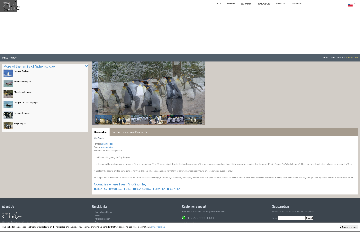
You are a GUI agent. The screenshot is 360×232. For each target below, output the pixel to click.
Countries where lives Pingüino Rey (130, 132)
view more (45, 222)
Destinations (246, 3)
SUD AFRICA (176, 189)
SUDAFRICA (161, 189)
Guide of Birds (337, 58)
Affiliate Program (102, 219)
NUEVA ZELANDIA (143, 189)
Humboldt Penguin (22, 82)
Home (325, 58)
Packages (231, 3)
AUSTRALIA (117, 189)
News (97, 215)
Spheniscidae (107, 144)
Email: (275, 218)
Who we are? (281, 3)
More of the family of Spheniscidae (29, 66)
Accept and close (349, 227)
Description (100, 132)
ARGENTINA (102, 189)
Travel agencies (263, 3)
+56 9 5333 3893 (200, 218)
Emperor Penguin (22, 113)
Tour (219, 3)
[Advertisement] (180, 32)
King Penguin (20, 124)
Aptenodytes (107, 147)
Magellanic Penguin (23, 92)
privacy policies (158, 227)
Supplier (98, 222)
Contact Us (297, 3)
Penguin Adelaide (22, 71)
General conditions (103, 212)
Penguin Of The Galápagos (26, 103)
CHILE (129, 189)
